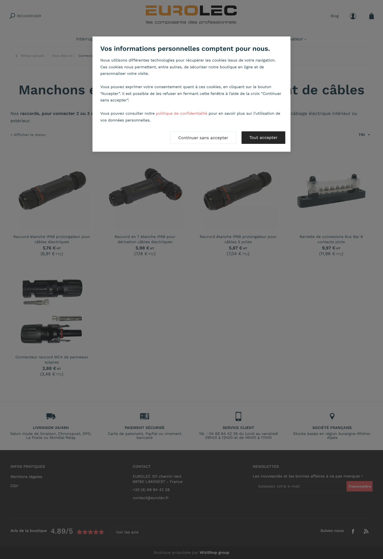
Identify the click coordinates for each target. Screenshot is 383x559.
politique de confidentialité (181, 113)
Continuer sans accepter (203, 137)
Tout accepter (263, 137)
